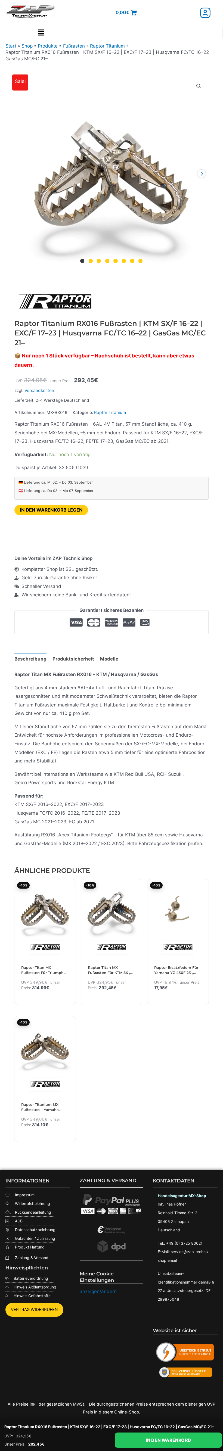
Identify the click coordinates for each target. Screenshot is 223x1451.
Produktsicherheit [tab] (73, 659)
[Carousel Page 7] (132, 261)
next (202, 174)
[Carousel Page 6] (124, 261)
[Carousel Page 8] (140, 261)
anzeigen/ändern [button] (98, 1291)
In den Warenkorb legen (51, 510)
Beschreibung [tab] (30, 659)
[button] (41, 33)
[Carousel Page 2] (91, 261)
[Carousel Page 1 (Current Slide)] (82, 261)
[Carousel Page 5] (116, 261)
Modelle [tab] (109, 659)
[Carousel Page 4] (107, 261)
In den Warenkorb (168, 1440)
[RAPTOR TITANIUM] (55, 302)
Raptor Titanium (110, 412)
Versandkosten (39, 390)
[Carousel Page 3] (99, 261)
